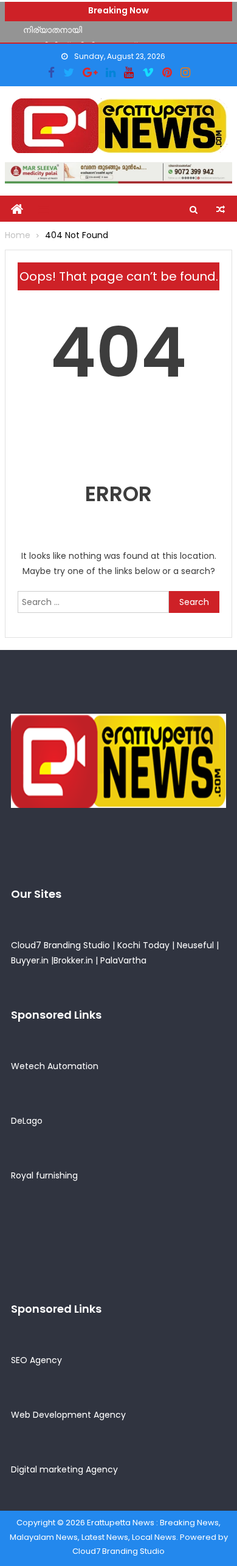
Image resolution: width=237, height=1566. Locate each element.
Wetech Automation (54, 1066)
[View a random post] (220, 209)
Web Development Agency (68, 1415)
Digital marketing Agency (64, 1469)
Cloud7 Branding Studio (60, 945)
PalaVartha (123, 960)
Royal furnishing (44, 1175)
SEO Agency (36, 1360)
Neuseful (195, 945)
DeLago (27, 1121)
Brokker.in (73, 960)
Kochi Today (143, 945)
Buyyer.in (30, 960)
